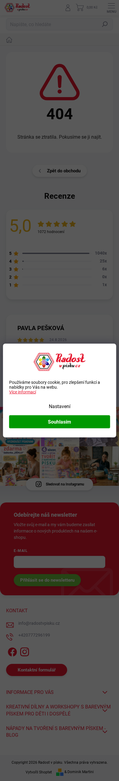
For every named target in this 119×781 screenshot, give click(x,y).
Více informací (22, 392)
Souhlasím (59, 422)
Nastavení (59, 406)
